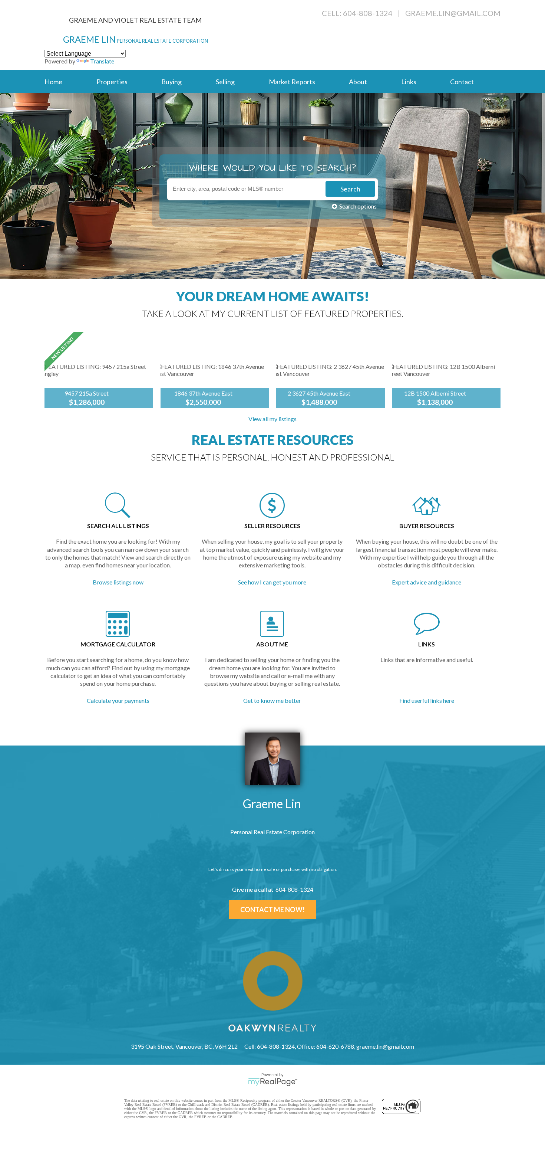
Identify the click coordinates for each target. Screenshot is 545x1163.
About (358, 82)
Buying (171, 82)
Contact (462, 82)
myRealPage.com (273, 1082)
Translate (102, 61)
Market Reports (292, 82)
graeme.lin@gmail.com (453, 13)
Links (408, 82)
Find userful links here (426, 700)
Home (53, 82)
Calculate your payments (118, 700)
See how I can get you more (272, 582)
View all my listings (272, 418)
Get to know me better (272, 700)
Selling (225, 82)
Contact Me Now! (272, 909)
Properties (112, 82)
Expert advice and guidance (426, 582)
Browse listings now (118, 582)
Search (350, 189)
